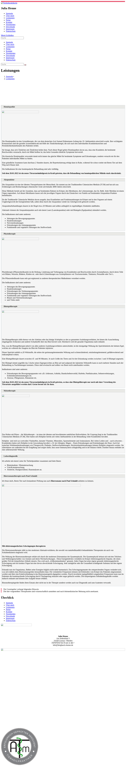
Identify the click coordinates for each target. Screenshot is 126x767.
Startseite (9, 42)
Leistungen (10, 47)
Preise (8, 49)
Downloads (10, 55)
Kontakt (9, 51)
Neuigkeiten (10, 53)
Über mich (10, 44)
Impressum (10, 58)
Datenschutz (11, 60)
